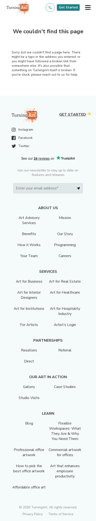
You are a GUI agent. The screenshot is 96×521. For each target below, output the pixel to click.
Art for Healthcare (65, 292)
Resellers (29, 350)
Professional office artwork (29, 452)
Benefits (29, 233)
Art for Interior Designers (29, 295)
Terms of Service (60, 514)
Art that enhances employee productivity (65, 471)
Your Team (29, 256)
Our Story (65, 233)
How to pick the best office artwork (29, 468)
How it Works (29, 245)
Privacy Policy (33, 514)
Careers (65, 256)
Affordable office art (29, 487)
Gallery (29, 386)
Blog (29, 423)
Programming (65, 245)
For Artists (29, 324)
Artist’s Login (65, 324)
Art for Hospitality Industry (65, 311)
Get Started (68, 7)
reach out (49, 74)
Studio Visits (29, 397)
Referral (65, 350)
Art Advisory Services (29, 220)
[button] (88, 8)
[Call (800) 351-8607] (50, 7)
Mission (65, 217)
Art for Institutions (29, 308)
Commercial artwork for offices (65, 452)
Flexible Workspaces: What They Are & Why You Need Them (65, 431)
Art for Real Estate (65, 281)
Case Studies (65, 386)
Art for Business (29, 281)
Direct (29, 361)
